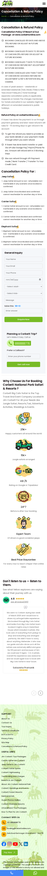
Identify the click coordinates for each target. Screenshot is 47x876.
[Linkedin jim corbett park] (26, 844)
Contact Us (6, 722)
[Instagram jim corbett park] (9, 844)
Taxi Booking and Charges (13, 776)
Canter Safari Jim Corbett (13, 760)
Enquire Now (23, 319)
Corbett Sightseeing (10, 772)
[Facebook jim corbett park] (3, 844)
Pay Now (8, 852)
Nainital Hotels (7, 796)
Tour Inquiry (6, 726)
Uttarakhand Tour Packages (14, 808)
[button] (40, 693)
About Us (5, 718)
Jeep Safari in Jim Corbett (13, 764)
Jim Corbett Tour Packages (13, 756)
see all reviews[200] (19, 602)
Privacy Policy (7, 738)
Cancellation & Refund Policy (14, 746)
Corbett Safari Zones (10, 768)
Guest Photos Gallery (10, 800)
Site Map (5, 742)
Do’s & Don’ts (7, 734)
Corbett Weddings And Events (15, 788)
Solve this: (12, 306)
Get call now (23, 364)
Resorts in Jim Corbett (11, 780)
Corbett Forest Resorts (11, 792)
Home (4, 16)
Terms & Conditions (10, 730)
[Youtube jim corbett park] (15, 844)
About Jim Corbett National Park (16, 784)
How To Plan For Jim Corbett (14, 812)
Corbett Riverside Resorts (13, 804)
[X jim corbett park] (21, 844)
